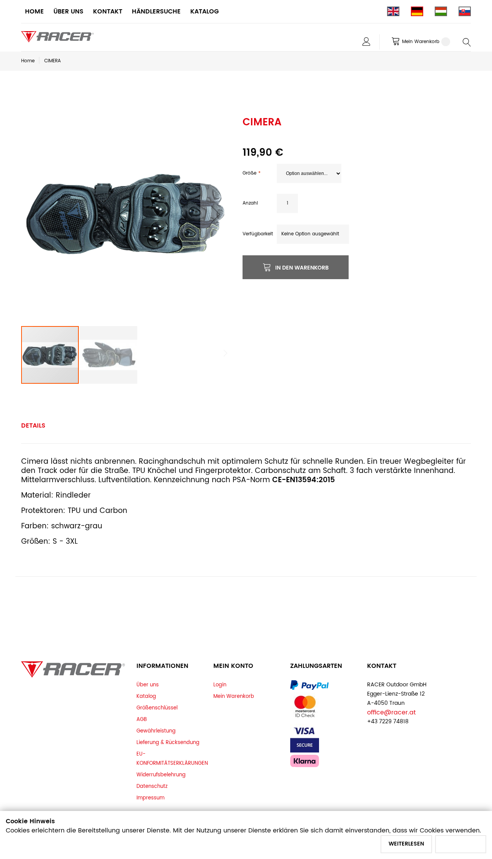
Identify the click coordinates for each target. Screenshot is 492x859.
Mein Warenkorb (233, 696)
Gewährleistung (156, 731)
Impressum (150, 798)
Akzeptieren (460, 843)
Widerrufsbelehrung (161, 775)
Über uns (147, 685)
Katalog (146, 696)
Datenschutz (152, 786)
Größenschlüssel (157, 708)
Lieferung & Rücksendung (167, 742)
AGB (141, 719)
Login (219, 685)
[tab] (33, 425)
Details (33, 426)
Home (28, 61)
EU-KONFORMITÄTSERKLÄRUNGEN (172, 758)
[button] (215, 214)
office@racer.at (391, 712)
